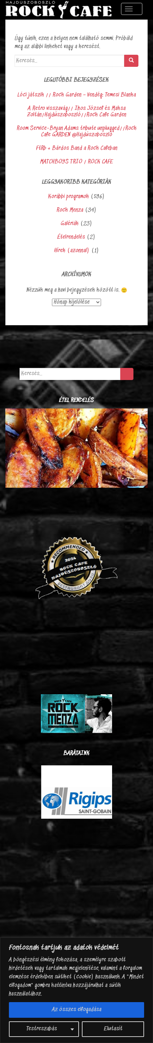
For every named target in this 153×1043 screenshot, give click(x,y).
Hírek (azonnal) (72, 251)
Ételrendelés (71, 237)
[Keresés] (131, 61)
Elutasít (113, 1029)
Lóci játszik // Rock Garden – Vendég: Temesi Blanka (76, 95)
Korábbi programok (68, 197)
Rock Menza (70, 210)
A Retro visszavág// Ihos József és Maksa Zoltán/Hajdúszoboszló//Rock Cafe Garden (76, 112)
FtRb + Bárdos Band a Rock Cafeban (76, 148)
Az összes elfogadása (76, 1010)
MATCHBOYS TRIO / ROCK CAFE (76, 162)
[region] (76, 990)
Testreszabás (41, 1029)
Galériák (69, 224)
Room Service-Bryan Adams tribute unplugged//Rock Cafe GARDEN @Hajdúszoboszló (77, 131)
